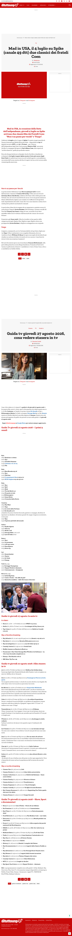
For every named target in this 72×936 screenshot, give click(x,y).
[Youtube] (69, 1)
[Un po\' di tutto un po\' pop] (9, 5)
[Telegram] (61, 1)
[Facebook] (56, 1)
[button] (70, 5)
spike (28, 258)
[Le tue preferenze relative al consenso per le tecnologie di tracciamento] (69, 933)
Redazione (37, 60)
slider (23, 258)
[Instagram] (59, 1)
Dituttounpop (19, 37)
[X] (64, 1)
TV (23, 37)
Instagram (32, 100)
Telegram (22, 100)
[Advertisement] (36, 20)
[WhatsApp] (67, 1)
